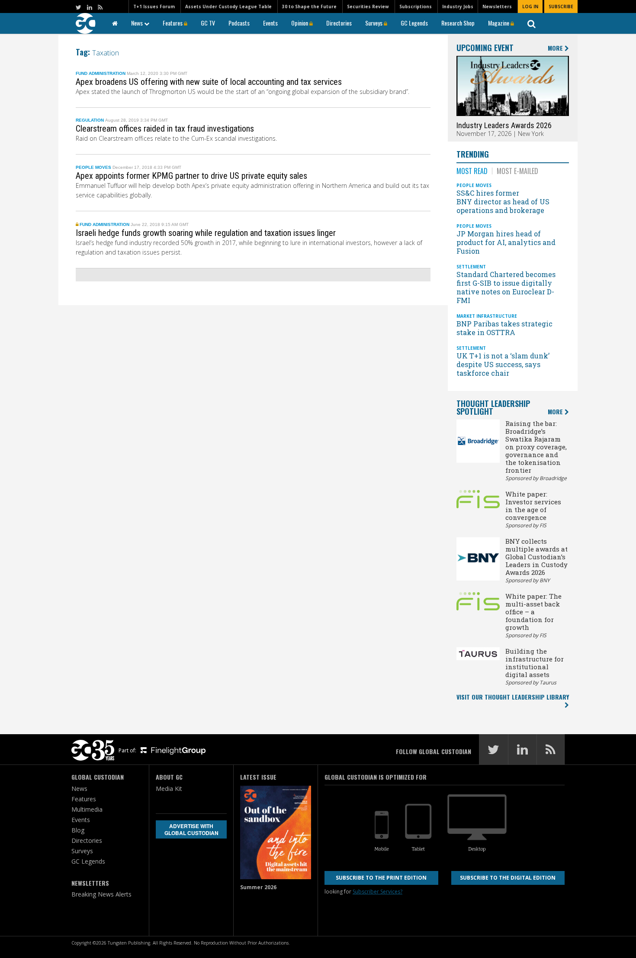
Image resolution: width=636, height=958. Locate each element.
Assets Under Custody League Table (228, 6)
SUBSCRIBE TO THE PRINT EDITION (381, 877)
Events (270, 22)
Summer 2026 (258, 887)
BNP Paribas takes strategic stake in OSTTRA (504, 328)
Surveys (374, 22)
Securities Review (368, 6)
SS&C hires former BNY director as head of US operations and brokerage (502, 201)
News (137, 22)
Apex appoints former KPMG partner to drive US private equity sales (191, 176)
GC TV (208, 22)
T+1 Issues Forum (154, 6)
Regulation (90, 120)
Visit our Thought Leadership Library (512, 696)
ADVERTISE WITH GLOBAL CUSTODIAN (191, 829)
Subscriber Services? (377, 891)
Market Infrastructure (486, 316)
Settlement (471, 267)
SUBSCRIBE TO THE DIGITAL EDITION (508, 877)
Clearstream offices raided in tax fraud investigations (165, 128)
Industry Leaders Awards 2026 (504, 125)
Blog (77, 830)
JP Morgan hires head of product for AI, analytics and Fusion (506, 242)
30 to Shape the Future (309, 6)
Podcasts (239, 22)
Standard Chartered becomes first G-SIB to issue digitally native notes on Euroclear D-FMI (506, 287)
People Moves (93, 167)
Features (173, 22)
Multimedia (87, 809)
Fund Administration (100, 73)
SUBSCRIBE (561, 6)
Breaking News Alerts (101, 894)
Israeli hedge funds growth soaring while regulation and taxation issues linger (206, 233)
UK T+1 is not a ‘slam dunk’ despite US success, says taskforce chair (502, 364)
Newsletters (497, 6)
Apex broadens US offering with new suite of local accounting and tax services (209, 82)
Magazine (499, 22)
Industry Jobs (457, 6)
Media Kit (169, 788)
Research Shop (458, 22)
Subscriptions (415, 6)
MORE (556, 48)
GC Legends (414, 22)
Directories (339, 22)
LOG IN (530, 6)
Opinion (300, 22)
